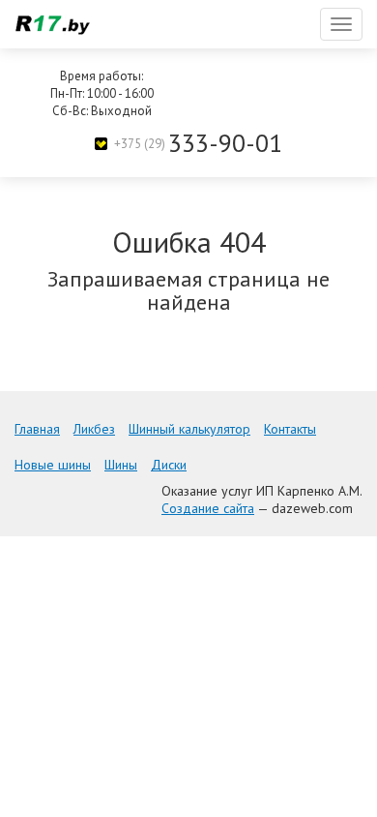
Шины (120, 464)
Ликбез (94, 429)
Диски (169, 464)
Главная (37, 429)
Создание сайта (207, 508)
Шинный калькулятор (189, 429)
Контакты (290, 429)
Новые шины (52, 464)
